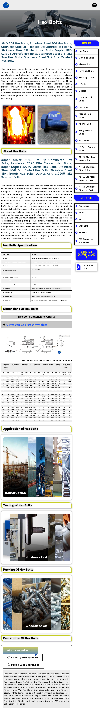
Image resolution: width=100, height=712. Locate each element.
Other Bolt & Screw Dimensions (27, 324)
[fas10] (6, 5)
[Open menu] (94, 5)
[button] (36, 324)
